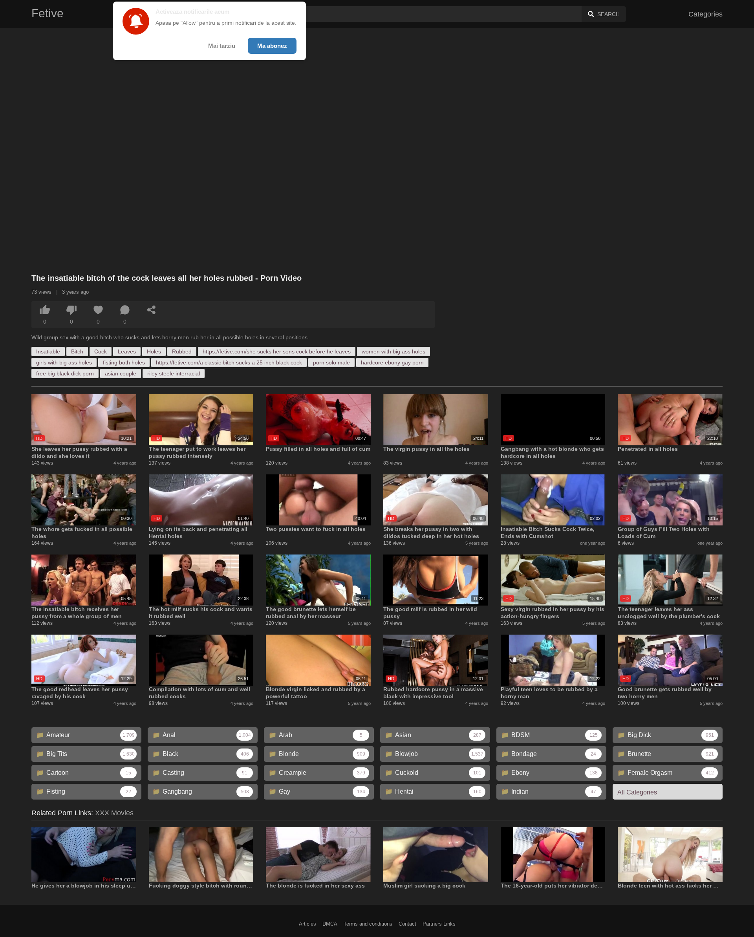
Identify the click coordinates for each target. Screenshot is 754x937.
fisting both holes (124, 362)
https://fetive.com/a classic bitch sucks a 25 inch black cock (229, 362)
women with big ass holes (393, 351)
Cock (100, 351)
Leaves (127, 351)
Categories (705, 14)
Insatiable (48, 351)
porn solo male (331, 362)
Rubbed (182, 351)
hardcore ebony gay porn (392, 362)
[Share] (151, 309)
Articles (307, 924)
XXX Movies (114, 813)
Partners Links (439, 924)
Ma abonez (272, 45)
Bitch (77, 351)
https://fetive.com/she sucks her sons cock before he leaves (277, 351)
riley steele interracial (173, 373)
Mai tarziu (221, 45)
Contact (407, 924)
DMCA (329, 924)
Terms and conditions (368, 924)
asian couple (120, 373)
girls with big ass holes (64, 362)
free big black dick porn (65, 373)
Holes (154, 351)
